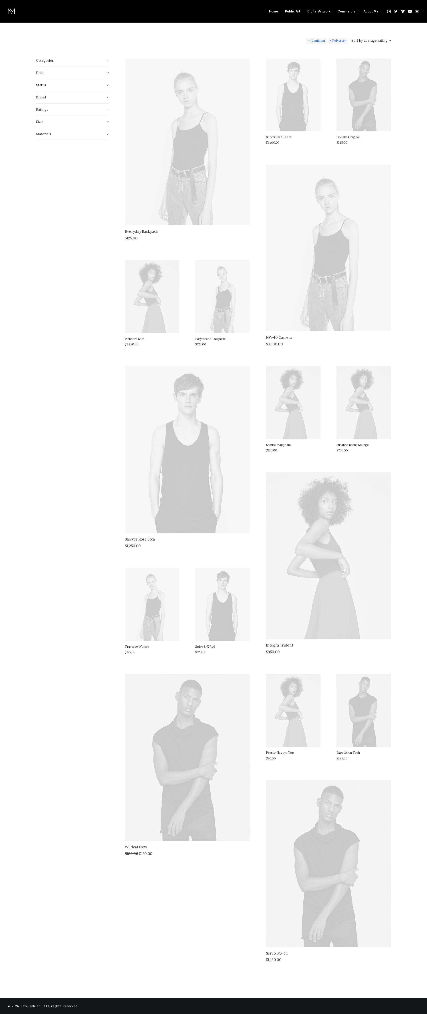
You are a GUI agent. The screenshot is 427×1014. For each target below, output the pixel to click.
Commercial (347, 11)
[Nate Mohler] (11, 11)
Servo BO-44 (277, 953)
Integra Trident (279, 645)
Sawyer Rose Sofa (140, 539)
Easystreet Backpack (210, 339)
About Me (371, 11)
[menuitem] (273, 11)
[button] (389, 11)
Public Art (292, 11)
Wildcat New (136, 847)
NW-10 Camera (279, 337)
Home (273, 11)
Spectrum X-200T (279, 137)
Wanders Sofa (134, 339)
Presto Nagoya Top (280, 753)
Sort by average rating (369, 41)
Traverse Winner (137, 647)
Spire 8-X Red (205, 647)
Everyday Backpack (141, 231)
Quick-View (245, 64)
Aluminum (318, 41)
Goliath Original (348, 137)
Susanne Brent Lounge (352, 445)
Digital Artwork (318, 11)
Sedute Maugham (278, 445)
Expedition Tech (348, 753)
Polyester (339, 41)
